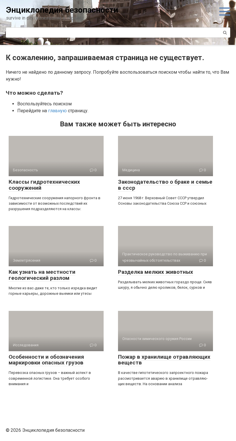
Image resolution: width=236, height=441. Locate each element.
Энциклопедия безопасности (62, 10)
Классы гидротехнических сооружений (44, 184)
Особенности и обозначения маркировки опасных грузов (46, 359)
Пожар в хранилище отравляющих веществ (164, 359)
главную (57, 110)
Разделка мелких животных (155, 272)
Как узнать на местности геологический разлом (42, 275)
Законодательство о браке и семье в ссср (165, 184)
